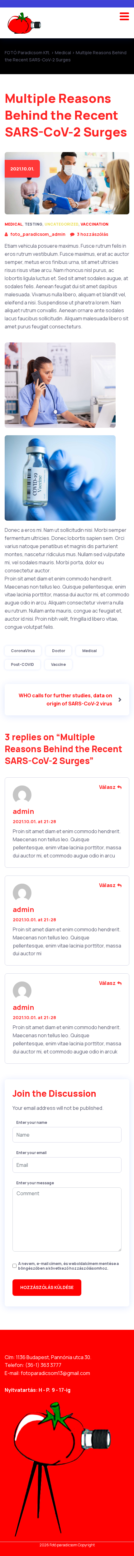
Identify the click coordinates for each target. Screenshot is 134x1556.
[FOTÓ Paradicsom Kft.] (24, 23)
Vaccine (58, 664)
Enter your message (35, 1183)
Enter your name (31, 1122)
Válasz (107, 787)
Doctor (58, 650)
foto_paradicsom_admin (37, 234)
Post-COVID (22, 664)
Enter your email (31, 1152)
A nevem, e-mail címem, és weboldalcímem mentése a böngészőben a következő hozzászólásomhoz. (68, 1266)
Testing (33, 224)
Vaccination (94, 224)
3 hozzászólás (92, 234)
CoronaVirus (23, 650)
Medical (13, 224)
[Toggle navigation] (126, 14)
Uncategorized (62, 224)
